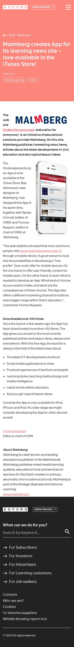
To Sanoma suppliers (20, 613)
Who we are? (13, 600)
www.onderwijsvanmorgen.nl (41, 251)
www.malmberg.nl (16, 494)
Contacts (10, 594)
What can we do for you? (25, 525)
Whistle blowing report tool (25, 619)
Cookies (9, 606)
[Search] (67, 531)
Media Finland (41, 7)
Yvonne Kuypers (14, 431)
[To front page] (15, 7)
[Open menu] (67, 7)
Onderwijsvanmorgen (19, 130)
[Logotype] (15, 509)
